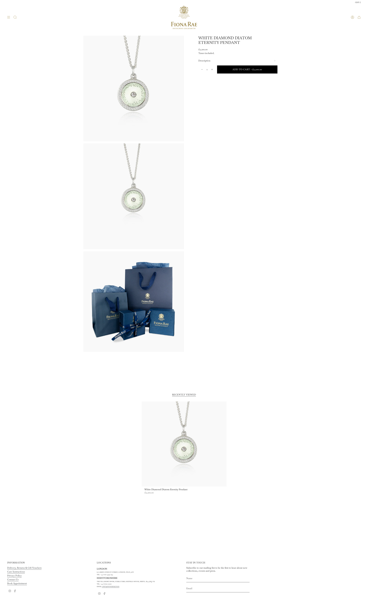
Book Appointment (17, 583)
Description (204, 60)
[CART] (359, 17)
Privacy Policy (14, 575)
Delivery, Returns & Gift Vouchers (24, 567)
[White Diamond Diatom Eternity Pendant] (184, 443)
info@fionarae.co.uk (110, 586)
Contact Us (13, 579)
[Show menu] (9, 17)
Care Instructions (16, 571)
